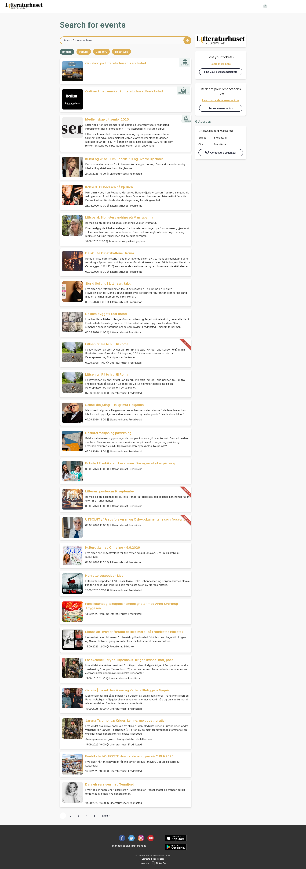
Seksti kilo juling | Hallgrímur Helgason (114, 405)
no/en (281, 6)
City (200, 144)
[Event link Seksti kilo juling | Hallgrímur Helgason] (71, 413)
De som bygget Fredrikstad (106, 314)
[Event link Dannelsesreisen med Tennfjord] (71, 792)
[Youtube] (150, 838)
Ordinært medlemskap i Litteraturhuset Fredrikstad (124, 91)
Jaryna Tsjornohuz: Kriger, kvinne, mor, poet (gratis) (125, 720)
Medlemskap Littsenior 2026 (107, 119)
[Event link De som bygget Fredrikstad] (71, 322)
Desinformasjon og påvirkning (108, 433)
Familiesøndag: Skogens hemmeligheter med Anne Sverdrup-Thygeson (132, 606)
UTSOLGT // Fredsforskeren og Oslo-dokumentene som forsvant (135, 519)
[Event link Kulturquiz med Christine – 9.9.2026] (71, 555)
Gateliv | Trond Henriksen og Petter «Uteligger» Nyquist (128, 690)
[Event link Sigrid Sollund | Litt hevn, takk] (71, 291)
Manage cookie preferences (129, 845)
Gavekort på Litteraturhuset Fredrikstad (115, 63)
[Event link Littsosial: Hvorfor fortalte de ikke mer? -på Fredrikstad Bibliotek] (71, 640)
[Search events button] (187, 40)
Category (101, 51)
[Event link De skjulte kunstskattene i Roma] (71, 261)
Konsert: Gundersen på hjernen (109, 187)
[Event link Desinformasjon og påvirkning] (71, 441)
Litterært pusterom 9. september (110, 491)
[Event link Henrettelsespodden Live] (71, 583)
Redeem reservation (220, 108)
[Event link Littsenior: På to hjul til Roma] (71, 352)
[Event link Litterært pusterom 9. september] (71, 499)
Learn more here (221, 63)
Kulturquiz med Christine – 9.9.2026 (112, 547)
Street (202, 137)
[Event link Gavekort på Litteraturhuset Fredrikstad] (71, 71)
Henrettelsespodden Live (104, 576)
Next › (106, 815)
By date (67, 51)
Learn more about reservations (220, 100)
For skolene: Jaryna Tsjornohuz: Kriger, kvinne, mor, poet (129, 660)
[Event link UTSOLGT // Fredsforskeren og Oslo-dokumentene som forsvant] (71, 527)
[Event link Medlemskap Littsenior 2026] (71, 127)
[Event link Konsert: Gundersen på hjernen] (71, 195)
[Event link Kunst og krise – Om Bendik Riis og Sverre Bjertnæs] (71, 167)
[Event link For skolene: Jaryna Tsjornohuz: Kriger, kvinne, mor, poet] (71, 668)
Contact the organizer (223, 152)
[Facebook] (122, 838)
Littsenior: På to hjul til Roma (106, 344)
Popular (83, 51)
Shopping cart (255, 6)
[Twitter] (131, 838)
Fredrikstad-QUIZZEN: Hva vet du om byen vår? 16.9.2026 (129, 756)
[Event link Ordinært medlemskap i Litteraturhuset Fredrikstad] (71, 99)
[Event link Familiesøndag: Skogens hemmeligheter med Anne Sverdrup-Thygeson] (71, 611)
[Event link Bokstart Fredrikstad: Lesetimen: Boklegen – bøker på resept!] (71, 471)
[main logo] (23, 6)
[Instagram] (141, 838)
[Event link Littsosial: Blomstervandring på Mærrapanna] (71, 225)
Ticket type (121, 51)
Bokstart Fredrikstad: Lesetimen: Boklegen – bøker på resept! (131, 463)
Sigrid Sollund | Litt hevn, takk (108, 283)
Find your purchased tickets (220, 71)
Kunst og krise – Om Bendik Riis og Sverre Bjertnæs (124, 159)
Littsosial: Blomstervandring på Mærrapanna (119, 217)
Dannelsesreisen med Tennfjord (109, 784)
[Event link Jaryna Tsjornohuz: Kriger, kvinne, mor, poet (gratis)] (71, 728)
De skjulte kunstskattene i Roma (109, 253)
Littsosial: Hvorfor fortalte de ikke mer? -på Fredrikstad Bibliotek (134, 632)
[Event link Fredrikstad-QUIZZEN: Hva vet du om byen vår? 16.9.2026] (71, 764)
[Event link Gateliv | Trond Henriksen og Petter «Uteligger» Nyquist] (71, 698)
